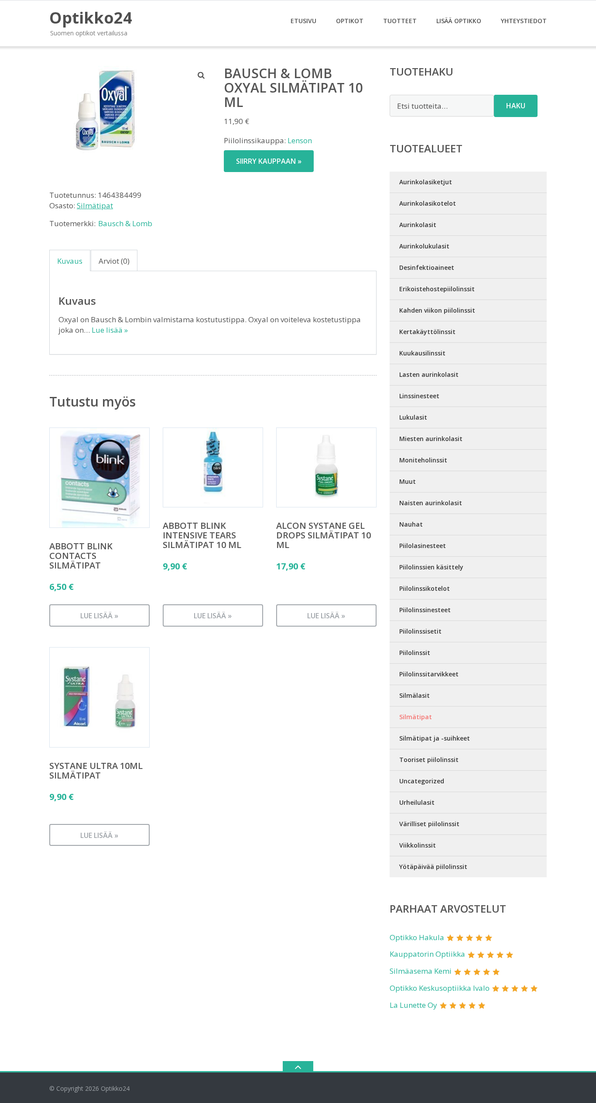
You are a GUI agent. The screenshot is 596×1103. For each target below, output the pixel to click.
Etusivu (303, 21)
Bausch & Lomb (125, 223)
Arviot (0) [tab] (114, 261)
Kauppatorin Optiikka (427, 954)
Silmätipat (95, 205)
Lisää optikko (458, 21)
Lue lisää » (110, 330)
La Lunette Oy (413, 1005)
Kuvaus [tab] (69, 261)
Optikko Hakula (417, 937)
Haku (515, 105)
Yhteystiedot (524, 21)
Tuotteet (400, 21)
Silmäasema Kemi (421, 971)
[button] (201, 75)
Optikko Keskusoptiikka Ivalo (440, 988)
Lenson (300, 140)
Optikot (349, 21)
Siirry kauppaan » (268, 161)
